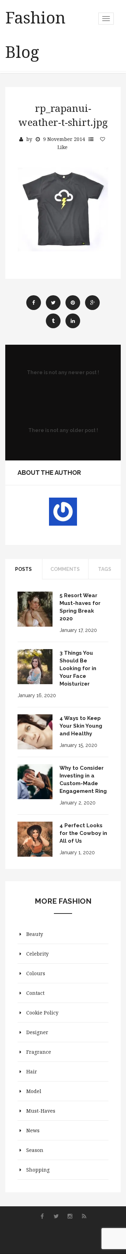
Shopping (38, 1169)
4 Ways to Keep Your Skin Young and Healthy (80, 726)
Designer (37, 1032)
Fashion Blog (35, 34)
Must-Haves (40, 1110)
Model (33, 1091)
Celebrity (37, 953)
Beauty (34, 934)
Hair (31, 1071)
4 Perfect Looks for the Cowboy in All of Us (83, 833)
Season (34, 1150)
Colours (35, 973)
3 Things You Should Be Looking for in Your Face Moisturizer (77, 668)
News (33, 1130)
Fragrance (38, 1052)
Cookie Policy (42, 1012)
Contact (35, 993)
